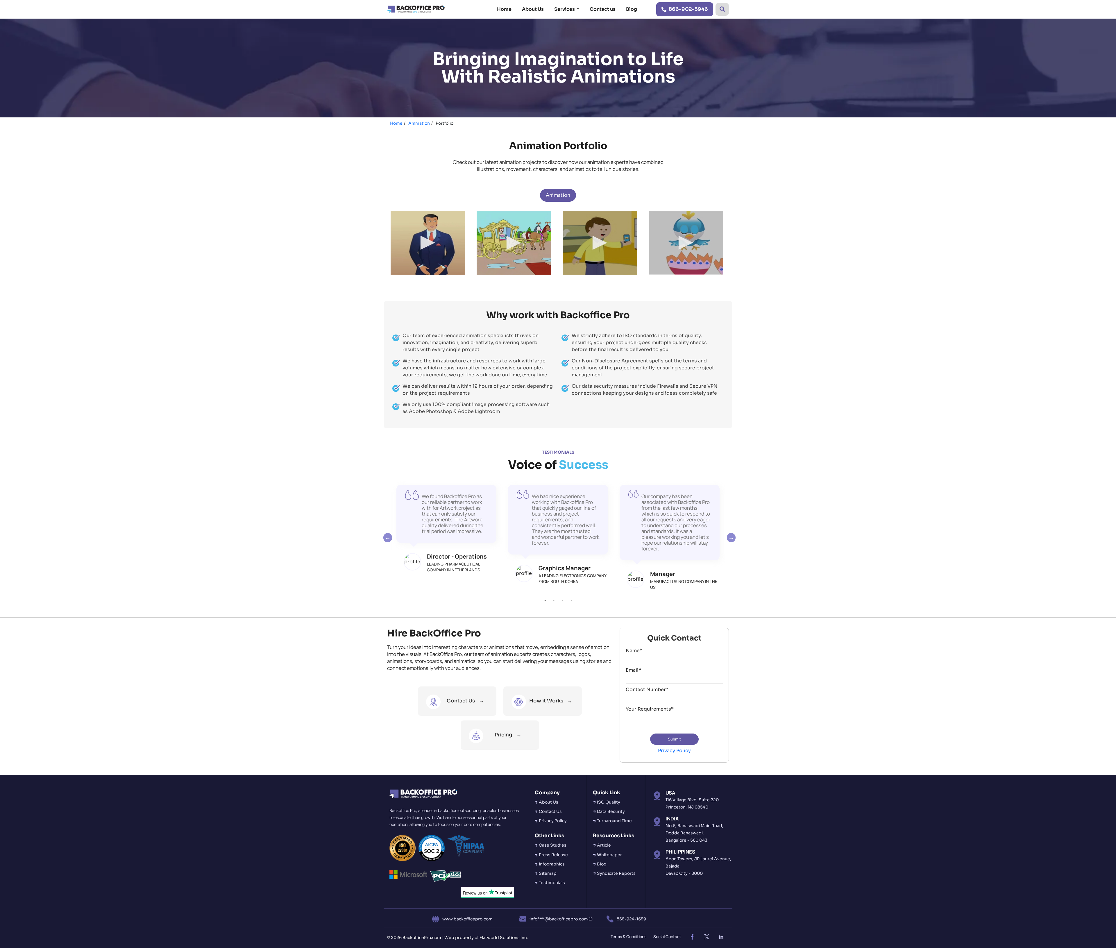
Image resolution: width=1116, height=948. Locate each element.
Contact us (603, 9)
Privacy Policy (674, 750)
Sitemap (548, 873)
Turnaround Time (614, 820)
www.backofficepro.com (467, 919)
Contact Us (461, 701)
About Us (533, 9)
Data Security (611, 811)
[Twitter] (706, 937)
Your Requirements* (650, 709)
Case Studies (552, 845)
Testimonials (552, 882)
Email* (633, 670)
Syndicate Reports (616, 873)
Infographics (552, 864)
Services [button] (565, 9)
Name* (634, 650)
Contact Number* (647, 689)
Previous (386, 538)
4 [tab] (571, 600)
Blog (631, 9)
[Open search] (722, 9)
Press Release (553, 854)
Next (730, 538)
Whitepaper (609, 854)
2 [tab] (554, 600)
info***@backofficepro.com (559, 919)
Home (504, 9)
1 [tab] (545, 600)
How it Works (546, 701)
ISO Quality (608, 802)
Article (604, 845)
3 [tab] (562, 600)
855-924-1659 (631, 919)
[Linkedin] (721, 937)
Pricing (503, 735)
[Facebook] (692, 937)
